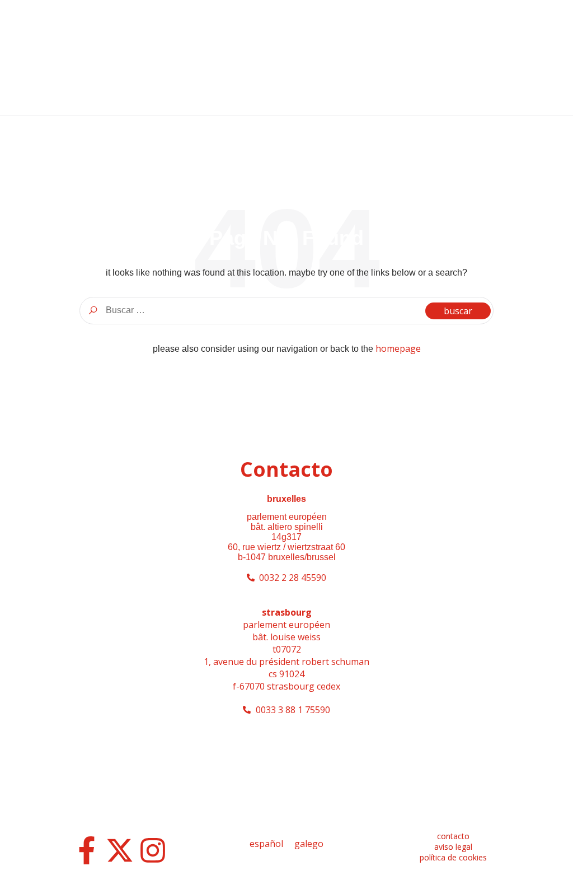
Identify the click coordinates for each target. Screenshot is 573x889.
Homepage (398, 348)
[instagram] (153, 850)
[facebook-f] (87, 850)
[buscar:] (286, 310)
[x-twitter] (120, 850)
